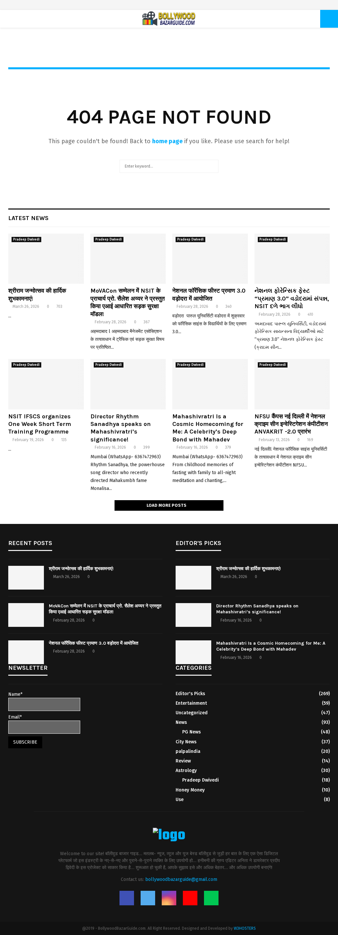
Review (183, 761)
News (181, 722)
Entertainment (191, 703)
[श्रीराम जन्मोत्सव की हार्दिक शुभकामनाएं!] (46, 259)
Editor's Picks (190, 693)
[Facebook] (126, 898)
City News (186, 742)
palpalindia (188, 751)
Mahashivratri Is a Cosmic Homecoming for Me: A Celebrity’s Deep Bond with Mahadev (207, 428)
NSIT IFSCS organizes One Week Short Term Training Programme (39, 424)
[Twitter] (148, 898)
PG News (191, 732)
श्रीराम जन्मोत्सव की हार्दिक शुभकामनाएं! (81, 568)
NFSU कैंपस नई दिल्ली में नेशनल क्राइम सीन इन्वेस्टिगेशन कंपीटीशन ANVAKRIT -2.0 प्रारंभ (291, 424)
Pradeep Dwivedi (26, 240)
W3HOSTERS (245, 928)
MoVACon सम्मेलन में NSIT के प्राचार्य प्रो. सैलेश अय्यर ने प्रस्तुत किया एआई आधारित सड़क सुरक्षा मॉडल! (127, 302)
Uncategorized (192, 713)
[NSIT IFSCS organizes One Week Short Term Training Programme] (46, 384)
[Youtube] (190, 898)
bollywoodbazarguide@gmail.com (181, 879)
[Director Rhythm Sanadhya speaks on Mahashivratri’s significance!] (128, 384)
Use (180, 799)
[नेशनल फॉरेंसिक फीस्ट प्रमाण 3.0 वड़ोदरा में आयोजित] (210, 259)
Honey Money (190, 790)
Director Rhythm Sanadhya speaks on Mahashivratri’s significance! (120, 428)
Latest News (28, 218)
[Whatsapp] (211, 898)
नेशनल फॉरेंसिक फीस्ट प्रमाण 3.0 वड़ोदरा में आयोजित (209, 294)
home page (167, 141)
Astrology (186, 770)
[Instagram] (169, 898)
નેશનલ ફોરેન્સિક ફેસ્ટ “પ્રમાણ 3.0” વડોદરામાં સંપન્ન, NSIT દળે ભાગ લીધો (291, 298)
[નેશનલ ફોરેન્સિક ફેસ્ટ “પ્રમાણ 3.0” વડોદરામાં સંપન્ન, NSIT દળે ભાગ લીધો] (292, 259)
